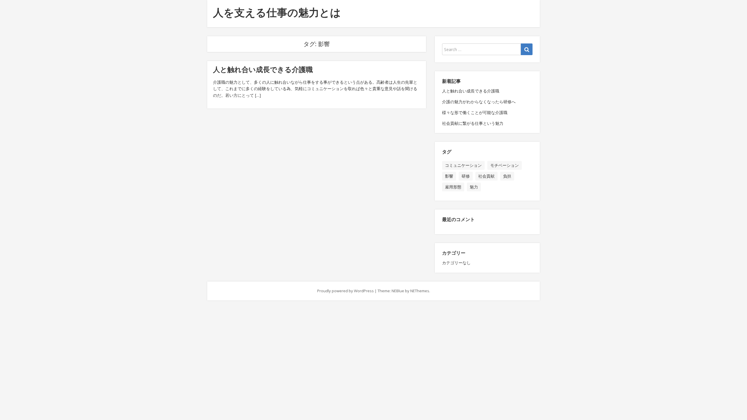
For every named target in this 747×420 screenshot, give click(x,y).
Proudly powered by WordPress (345, 290)
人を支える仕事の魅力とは (277, 12)
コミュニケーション (463, 165)
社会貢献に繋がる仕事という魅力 (472, 123)
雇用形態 (453, 187)
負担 (507, 176)
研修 (466, 176)
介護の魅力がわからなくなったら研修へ (479, 101)
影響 (449, 176)
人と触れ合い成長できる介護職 (263, 69)
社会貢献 (486, 176)
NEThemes (419, 290)
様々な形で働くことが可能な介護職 (474, 112)
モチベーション (504, 165)
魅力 (474, 187)
